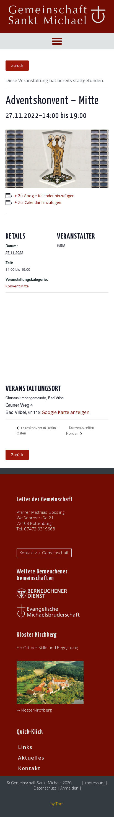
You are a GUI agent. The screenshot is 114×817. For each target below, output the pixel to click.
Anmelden (69, 788)
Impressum (94, 782)
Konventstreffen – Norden (81, 430)
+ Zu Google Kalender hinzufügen (44, 195)
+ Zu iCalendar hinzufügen (37, 202)
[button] (57, 41)
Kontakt (29, 768)
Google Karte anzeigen (65, 412)
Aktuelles (31, 757)
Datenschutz (45, 788)
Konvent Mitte (17, 286)
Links (25, 747)
